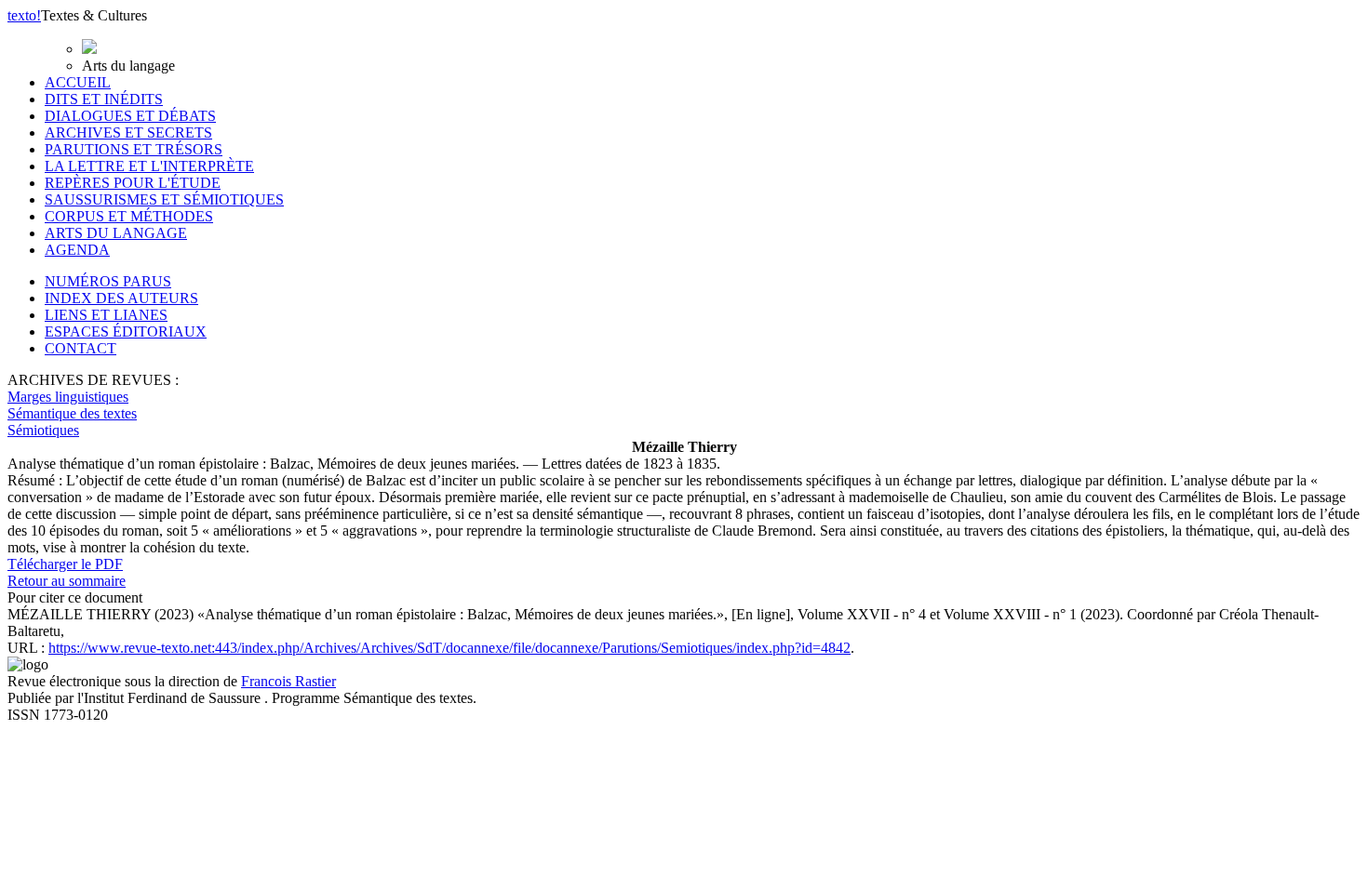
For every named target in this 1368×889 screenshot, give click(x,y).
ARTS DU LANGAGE (116, 233)
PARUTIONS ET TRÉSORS (133, 149)
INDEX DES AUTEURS (121, 298)
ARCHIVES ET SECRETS (128, 132)
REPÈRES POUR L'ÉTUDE (133, 183)
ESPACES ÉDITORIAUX (126, 331)
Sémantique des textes (72, 413)
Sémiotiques (43, 430)
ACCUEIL (78, 82)
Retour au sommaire (66, 581)
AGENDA (77, 250)
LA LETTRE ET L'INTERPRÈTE (149, 166)
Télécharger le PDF (65, 564)
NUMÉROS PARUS (108, 281)
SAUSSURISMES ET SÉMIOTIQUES (164, 199)
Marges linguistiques (67, 397)
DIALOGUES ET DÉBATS (130, 116)
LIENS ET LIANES (106, 315)
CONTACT (80, 348)
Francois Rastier (288, 681)
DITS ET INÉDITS (104, 99)
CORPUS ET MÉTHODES (129, 216)
